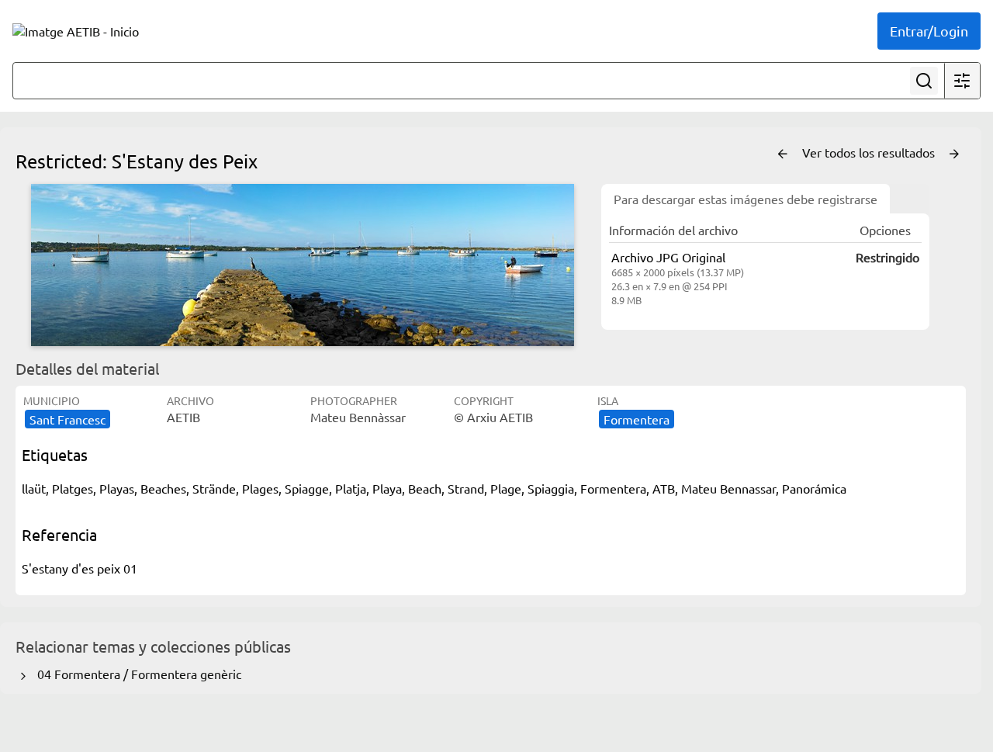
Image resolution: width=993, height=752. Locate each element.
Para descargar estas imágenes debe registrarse (745, 198)
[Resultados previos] (782, 154)
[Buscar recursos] (924, 81)
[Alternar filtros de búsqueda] (962, 81)
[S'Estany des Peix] (303, 265)
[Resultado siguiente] (954, 154)
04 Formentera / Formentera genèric (136, 673)
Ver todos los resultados (870, 152)
